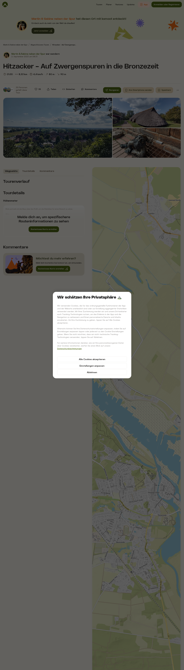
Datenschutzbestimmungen (69, 348)
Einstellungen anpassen (92, 365)
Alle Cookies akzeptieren (92, 359)
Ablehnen (92, 372)
